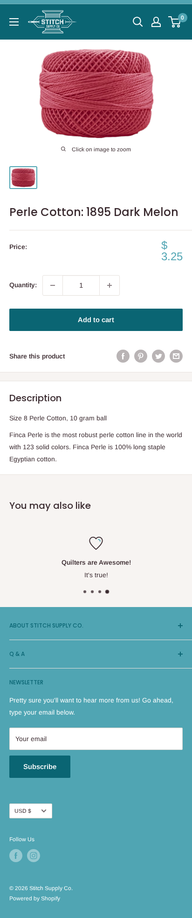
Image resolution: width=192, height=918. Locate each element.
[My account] (156, 22)
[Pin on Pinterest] (140, 356)
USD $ (22, 811)
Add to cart (96, 320)
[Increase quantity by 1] (109, 285)
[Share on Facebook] (123, 356)
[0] (175, 21)
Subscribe (39, 766)
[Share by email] (176, 356)
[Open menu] (14, 22)
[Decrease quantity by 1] (52, 285)
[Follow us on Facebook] (15, 855)
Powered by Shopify (34, 898)
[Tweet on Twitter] (158, 356)
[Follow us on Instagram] (33, 855)
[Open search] (138, 22)
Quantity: (23, 285)
